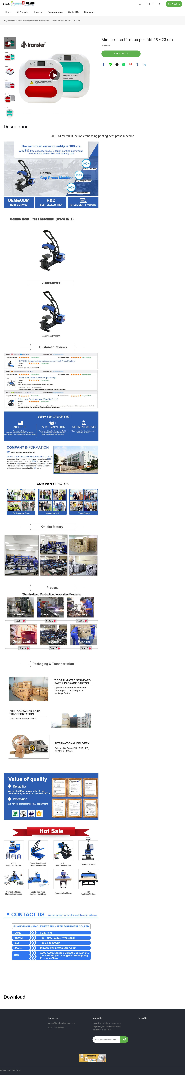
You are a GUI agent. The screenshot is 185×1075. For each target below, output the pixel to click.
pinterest (131, 64)
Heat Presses (40, 20)
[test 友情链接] (92, 1058)
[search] (140, 4)
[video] (55, 75)
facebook (103, 64)
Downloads (89, 12)
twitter (117, 64)
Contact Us (73, 12)
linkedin (144, 64)
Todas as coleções (25, 20)
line (110, 64)
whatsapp (124, 64)
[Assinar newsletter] (124, 1039)
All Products (22, 12)
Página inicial (9, 20)
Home (8, 12)
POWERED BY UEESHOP (10, 1070)
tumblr (137, 64)
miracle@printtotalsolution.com (61, 1023)
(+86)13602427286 (56, 1027)
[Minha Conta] (160, 4)
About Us (38, 12)
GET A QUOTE (174, 4)
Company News (55, 12)
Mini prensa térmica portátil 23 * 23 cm (63, 20)
